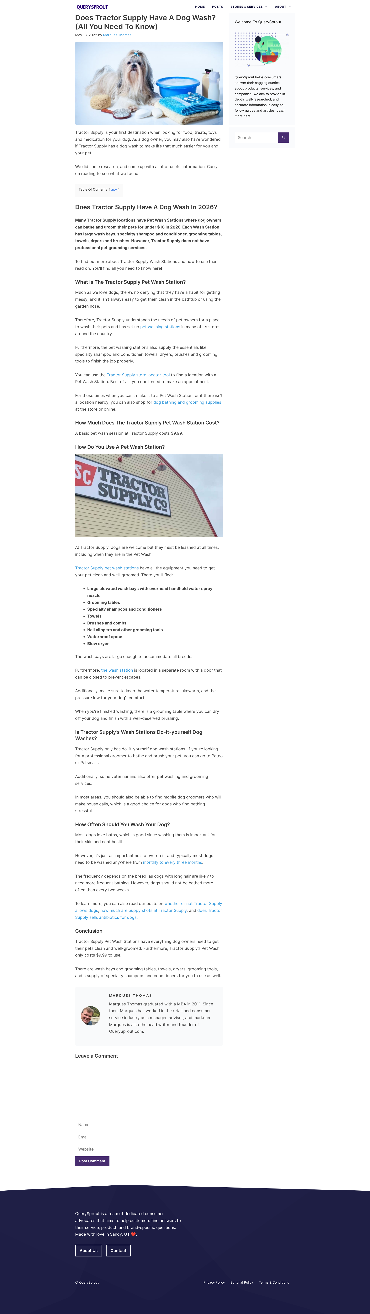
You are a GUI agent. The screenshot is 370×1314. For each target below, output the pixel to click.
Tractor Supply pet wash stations (107, 568)
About (280, 6)
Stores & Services (246, 6)
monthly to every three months (172, 862)
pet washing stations (160, 326)
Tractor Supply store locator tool (138, 374)
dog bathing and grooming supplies (187, 402)
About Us (89, 1250)
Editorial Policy (241, 1282)
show (114, 189)
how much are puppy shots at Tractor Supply (143, 910)
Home (200, 6)
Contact (118, 1250)
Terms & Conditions (274, 1282)
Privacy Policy (214, 1282)
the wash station (117, 670)
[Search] (283, 137)
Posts (217, 6)
